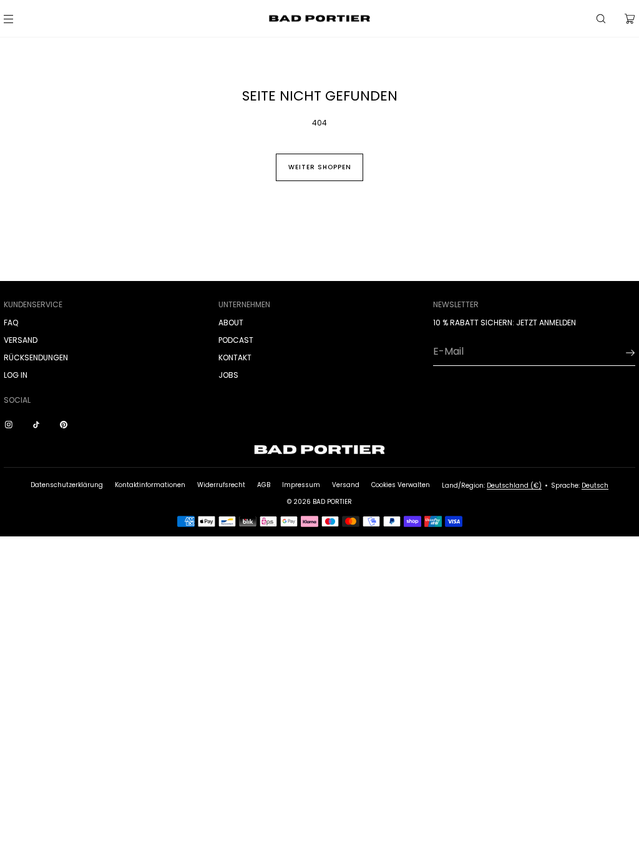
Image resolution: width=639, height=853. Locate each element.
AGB (263, 485)
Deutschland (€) (514, 485)
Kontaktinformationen (150, 485)
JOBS (228, 375)
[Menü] (19, 18)
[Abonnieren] (619, 353)
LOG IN (15, 375)
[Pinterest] (66, 424)
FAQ (11, 322)
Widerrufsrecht (221, 485)
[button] (601, 18)
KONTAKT (234, 357)
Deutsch (595, 485)
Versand (345, 485)
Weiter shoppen (319, 167)
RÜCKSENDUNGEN (36, 357)
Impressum (301, 485)
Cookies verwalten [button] (400, 485)
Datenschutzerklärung (67, 485)
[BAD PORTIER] (319, 18)
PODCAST (235, 340)
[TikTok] (38, 424)
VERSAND (20, 340)
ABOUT (230, 322)
